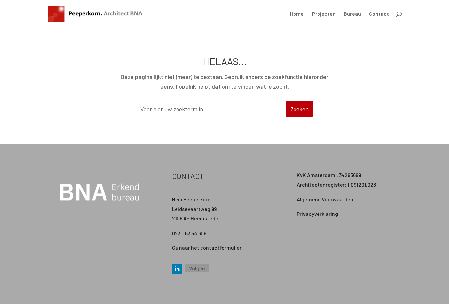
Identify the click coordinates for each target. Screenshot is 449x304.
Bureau (352, 14)
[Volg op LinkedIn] (177, 269)
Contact (379, 14)
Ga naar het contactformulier (207, 247)
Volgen (197, 268)
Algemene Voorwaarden (325, 199)
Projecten (324, 14)
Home (297, 14)
